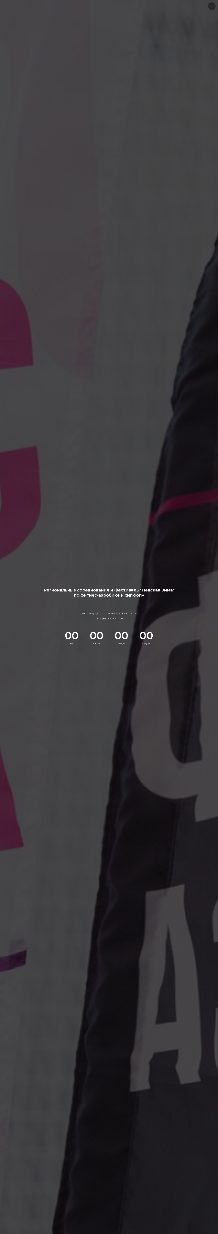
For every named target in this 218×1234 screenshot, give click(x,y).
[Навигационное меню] (212, 6)
